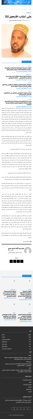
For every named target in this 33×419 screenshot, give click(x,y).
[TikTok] (22, 408)
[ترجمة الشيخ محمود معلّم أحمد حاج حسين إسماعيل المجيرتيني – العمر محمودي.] (9, 283)
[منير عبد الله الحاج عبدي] (27, 250)
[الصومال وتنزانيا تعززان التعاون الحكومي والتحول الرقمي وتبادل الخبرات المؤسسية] (24, 306)
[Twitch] (19, 408)
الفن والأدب (28, 74)
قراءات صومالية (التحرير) (23, 71)
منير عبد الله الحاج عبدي (15, 20)
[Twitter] (18, 261)
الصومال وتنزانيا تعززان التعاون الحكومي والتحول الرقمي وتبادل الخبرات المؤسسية (16, 85)
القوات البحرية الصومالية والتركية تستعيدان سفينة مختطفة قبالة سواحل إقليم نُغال (18, 69)
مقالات (28, 12)
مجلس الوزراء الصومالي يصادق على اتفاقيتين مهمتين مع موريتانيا (17, 94)
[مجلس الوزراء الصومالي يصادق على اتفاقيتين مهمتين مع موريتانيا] (9, 306)
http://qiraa (10, 250)
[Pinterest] (14, 261)
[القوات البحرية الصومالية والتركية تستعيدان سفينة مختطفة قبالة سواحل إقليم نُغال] (24, 283)
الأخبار (29, 66)
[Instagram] (26, 408)
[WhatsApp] (11, 261)
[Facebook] (21, 261)
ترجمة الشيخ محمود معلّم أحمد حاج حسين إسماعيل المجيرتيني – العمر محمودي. (18, 77)
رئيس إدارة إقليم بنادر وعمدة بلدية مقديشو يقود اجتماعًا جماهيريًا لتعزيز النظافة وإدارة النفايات (18, 103)
